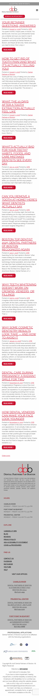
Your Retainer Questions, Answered (19, 24)
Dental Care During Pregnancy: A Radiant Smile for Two (19, 376)
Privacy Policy (10, 539)
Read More (8, 50)
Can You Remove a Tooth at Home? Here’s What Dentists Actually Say (19, 201)
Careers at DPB (10, 531)
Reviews (7, 537)
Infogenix (24, 669)
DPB (30, 29)
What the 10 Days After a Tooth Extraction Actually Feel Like (18, 106)
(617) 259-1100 (19, 609)
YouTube (7, 567)
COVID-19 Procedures (12, 545)
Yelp (6, 570)
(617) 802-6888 (19, 627)
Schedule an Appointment (14, 16)
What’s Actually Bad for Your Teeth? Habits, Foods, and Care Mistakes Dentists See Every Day (18, 155)
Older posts (6, 456)
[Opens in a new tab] (13, 644)
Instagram (8, 564)
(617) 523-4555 (19, 592)
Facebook (8, 561)
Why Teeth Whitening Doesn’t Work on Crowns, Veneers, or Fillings (19, 289)
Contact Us (9, 558)
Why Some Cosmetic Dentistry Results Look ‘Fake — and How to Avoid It (19, 332)
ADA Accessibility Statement (16, 542)
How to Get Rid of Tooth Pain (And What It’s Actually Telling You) (19, 63)
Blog (6, 534)
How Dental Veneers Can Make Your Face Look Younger (18, 415)
